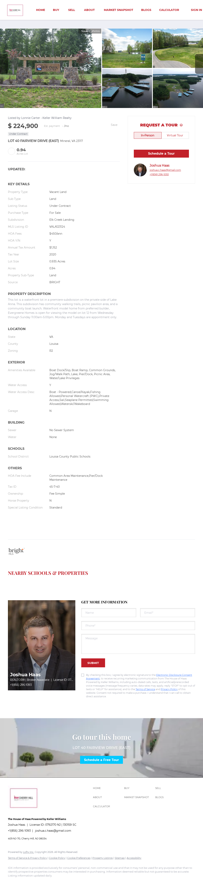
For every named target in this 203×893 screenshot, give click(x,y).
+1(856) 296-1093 (159, 174)
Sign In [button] (196, 10)
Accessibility (134, 857)
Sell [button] (71, 10)
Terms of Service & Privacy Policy (27, 857)
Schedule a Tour (161, 153)
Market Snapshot (118, 10)
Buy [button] (56, 10)
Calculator (169, 10)
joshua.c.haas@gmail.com (165, 170)
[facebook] (12, 882)
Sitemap (120, 857)
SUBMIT (93, 663)
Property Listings (102, 857)
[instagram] (24, 882)
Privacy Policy (169, 689)
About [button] (89, 10)
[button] (107, 788)
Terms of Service (145, 689)
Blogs (146, 10)
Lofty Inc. (28, 852)
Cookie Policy (57, 857)
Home (40, 10)
